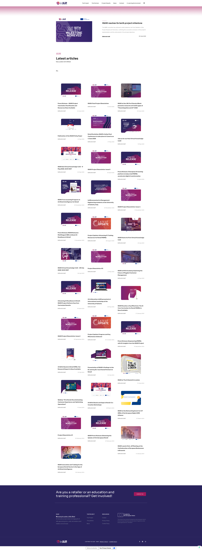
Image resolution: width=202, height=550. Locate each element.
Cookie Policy (105, 523)
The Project (85, 3)
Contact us (140, 494)
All (57, 70)
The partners (90, 520)
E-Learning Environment (134, 3)
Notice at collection (92, 548)
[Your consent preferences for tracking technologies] (199, 547)
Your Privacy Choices (105, 548)
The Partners (95, 3)
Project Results (106, 3)
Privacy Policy (106, 520)
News (114, 3)
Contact (121, 3)
